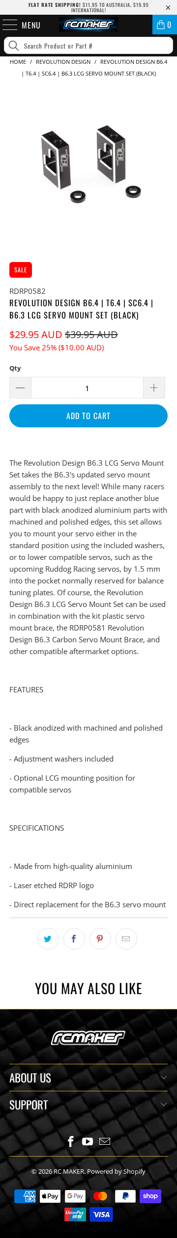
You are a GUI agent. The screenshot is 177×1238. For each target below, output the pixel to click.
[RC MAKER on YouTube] (88, 1142)
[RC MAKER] (88, 24)
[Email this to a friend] (126, 938)
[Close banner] (167, 77)
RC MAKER (69, 1171)
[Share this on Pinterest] (100, 938)
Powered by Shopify (116, 1171)
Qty (15, 368)
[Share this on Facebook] (74, 938)
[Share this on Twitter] (48, 938)
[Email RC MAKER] (105, 1142)
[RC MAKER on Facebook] (70, 1142)
